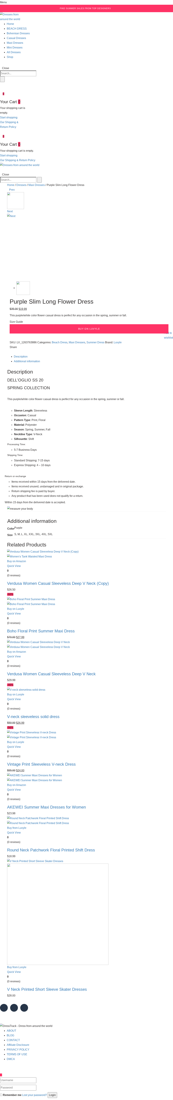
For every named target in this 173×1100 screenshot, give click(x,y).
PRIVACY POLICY (18, 1049)
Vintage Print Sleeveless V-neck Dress (41, 764)
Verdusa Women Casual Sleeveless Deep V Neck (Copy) (58, 583)
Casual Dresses (16, 38)
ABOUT (11, 1030)
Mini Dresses (14, 47)
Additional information (27, 361)
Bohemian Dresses (18, 33)
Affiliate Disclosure (18, 1044)
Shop (10, 57)
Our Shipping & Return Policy (17, 160)
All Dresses (14, 52)
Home (10, 23)
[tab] (90, 356)
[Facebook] (13, 351)
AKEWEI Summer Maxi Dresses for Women (46, 807)
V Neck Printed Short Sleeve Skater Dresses (47, 989)
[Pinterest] (16, 351)
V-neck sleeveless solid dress (33, 716)
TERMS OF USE (17, 1054)
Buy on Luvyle (89, 328)
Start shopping (8, 117)
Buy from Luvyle (16, 827)
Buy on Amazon (16, 561)
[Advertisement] (86, 248)
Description (21, 356)
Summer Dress (95, 342)
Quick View (14, 566)
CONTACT (13, 1040)
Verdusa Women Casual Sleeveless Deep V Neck (51, 674)
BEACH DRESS (17, 28)
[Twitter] (11, 351)
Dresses (21, 185)
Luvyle (118, 342)
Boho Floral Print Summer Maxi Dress (41, 631)
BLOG (10, 1035)
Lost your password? (34, 1095)
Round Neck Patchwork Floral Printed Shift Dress (51, 850)
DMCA (11, 1059)
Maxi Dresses (15, 42)
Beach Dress (59, 342)
